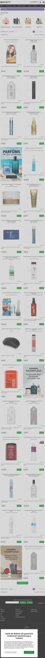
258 (41, 31)
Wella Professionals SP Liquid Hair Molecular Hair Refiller (34, 475)
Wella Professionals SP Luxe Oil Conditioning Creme (34, 185)
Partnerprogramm (34, 611)
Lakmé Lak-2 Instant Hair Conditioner (33, 148)
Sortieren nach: (4, 31)
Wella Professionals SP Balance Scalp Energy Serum (33, 40)
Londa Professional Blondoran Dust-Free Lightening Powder (11, 221)
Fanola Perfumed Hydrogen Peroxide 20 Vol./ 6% (34, 511)
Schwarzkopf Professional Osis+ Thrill (11, 365)
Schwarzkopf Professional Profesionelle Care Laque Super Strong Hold (11, 475)
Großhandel (42, 5)
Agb (1, 613)
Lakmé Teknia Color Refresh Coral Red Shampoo (34, 329)
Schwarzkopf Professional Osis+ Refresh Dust (11, 511)
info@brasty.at (41, 603)
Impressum (3, 611)
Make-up (29, 5)
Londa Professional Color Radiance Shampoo (33, 402)
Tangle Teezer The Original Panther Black (11, 328)
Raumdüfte (35, 5)
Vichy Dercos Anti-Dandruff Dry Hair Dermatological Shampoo (11, 257)
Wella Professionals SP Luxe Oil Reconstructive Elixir (34, 113)
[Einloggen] (40, 2)
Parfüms (1, 5)
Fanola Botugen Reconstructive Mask (11, 437)
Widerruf (17, 615)
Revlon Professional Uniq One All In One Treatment (33, 293)
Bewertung (3, 620)
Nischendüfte (8, 5)
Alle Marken (3, 618)
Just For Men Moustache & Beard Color (11, 292)
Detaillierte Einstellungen (10, 652)
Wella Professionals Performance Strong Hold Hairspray (33, 221)
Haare (14, 5)
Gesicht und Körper (21, 5)
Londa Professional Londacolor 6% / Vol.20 (34, 437)
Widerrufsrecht (19, 613)
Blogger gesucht (34, 609)
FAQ (1, 615)
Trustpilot (18, 628)
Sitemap (2, 616)
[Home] (1, 14)
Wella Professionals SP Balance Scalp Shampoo (11, 402)
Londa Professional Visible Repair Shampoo (34, 546)
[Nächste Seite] (43, 32)
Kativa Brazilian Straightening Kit (11, 39)
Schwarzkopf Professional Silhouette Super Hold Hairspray (34, 76)
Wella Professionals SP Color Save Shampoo (34, 256)
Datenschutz (18, 609)
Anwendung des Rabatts (20, 616)
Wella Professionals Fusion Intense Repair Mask (11, 185)
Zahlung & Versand (19, 611)
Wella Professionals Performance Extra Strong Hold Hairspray (11, 113)
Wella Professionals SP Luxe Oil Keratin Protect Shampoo (11, 76)
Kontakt (2, 609)
